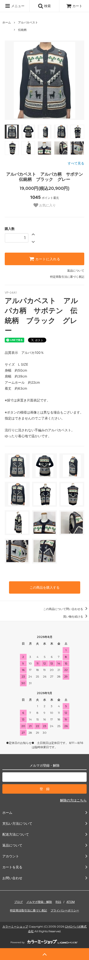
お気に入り (47, 205)
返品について (75, 270)
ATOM (70, 902)
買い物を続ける (73, 616)
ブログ (18, 902)
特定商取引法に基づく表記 (67, 276)
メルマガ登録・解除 (39, 902)
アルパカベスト (28, 22)
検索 (47, 6)
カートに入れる (47, 259)
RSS (58, 902)
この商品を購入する (45, 587)
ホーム (6, 22)
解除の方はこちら (73, 800)
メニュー (17, 6)
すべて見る (76, 163)
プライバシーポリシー (65, 910)
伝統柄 (22, 30)
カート (77, 6)
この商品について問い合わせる (63, 609)
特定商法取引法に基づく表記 (28, 910)
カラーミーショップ (15, 926)
